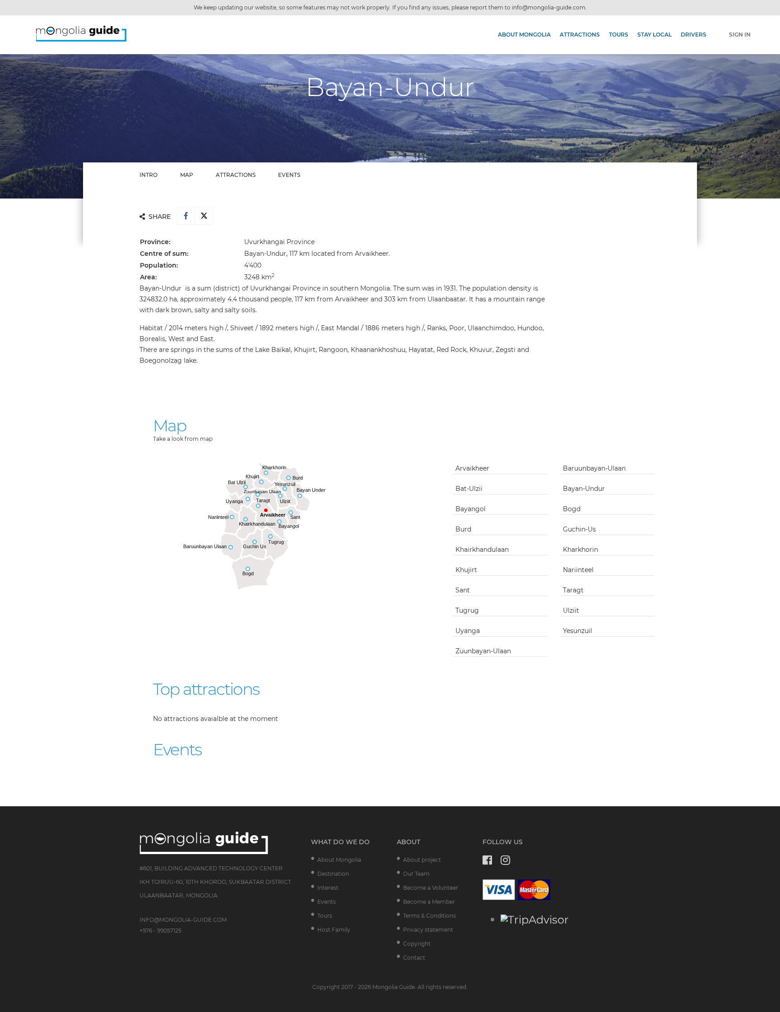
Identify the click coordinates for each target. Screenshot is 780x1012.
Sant (462, 590)
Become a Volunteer (430, 887)
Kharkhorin (580, 549)
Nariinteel (578, 570)
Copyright (417, 943)
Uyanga (467, 631)
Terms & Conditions (429, 915)
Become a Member (429, 901)
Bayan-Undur (584, 489)
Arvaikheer (474, 468)
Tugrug (467, 610)
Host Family (333, 929)
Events (326, 901)
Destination (333, 873)
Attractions (580, 34)
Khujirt (466, 570)
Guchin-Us (579, 529)
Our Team (416, 873)
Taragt (573, 590)
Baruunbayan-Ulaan (594, 468)
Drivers (693, 34)
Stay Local (654, 34)
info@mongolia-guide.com (548, 7)
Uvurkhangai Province (279, 242)
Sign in (740, 34)
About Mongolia (524, 34)
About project (422, 859)
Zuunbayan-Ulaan (483, 651)
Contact (414, 957)
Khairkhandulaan (482, 549)
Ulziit (571, 610)
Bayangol (470, 509)
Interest (328, 887)
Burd (463, 529)
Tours (618, 34)
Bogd (571, 509)
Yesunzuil (577, 631)
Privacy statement (428, 929)
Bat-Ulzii (469, 489)
